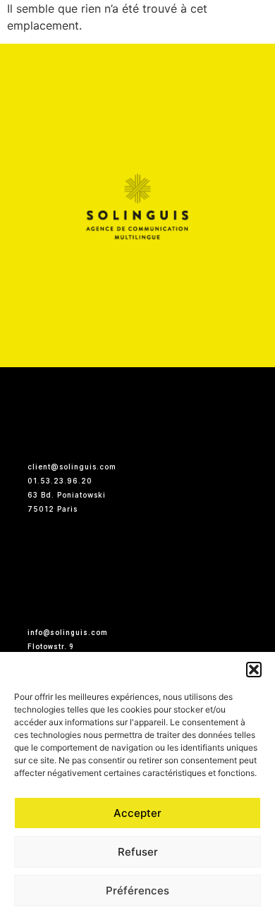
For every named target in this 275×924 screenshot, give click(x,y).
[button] (254, 670)
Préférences (137, 890)
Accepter (137, 813)
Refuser (138, 851)
